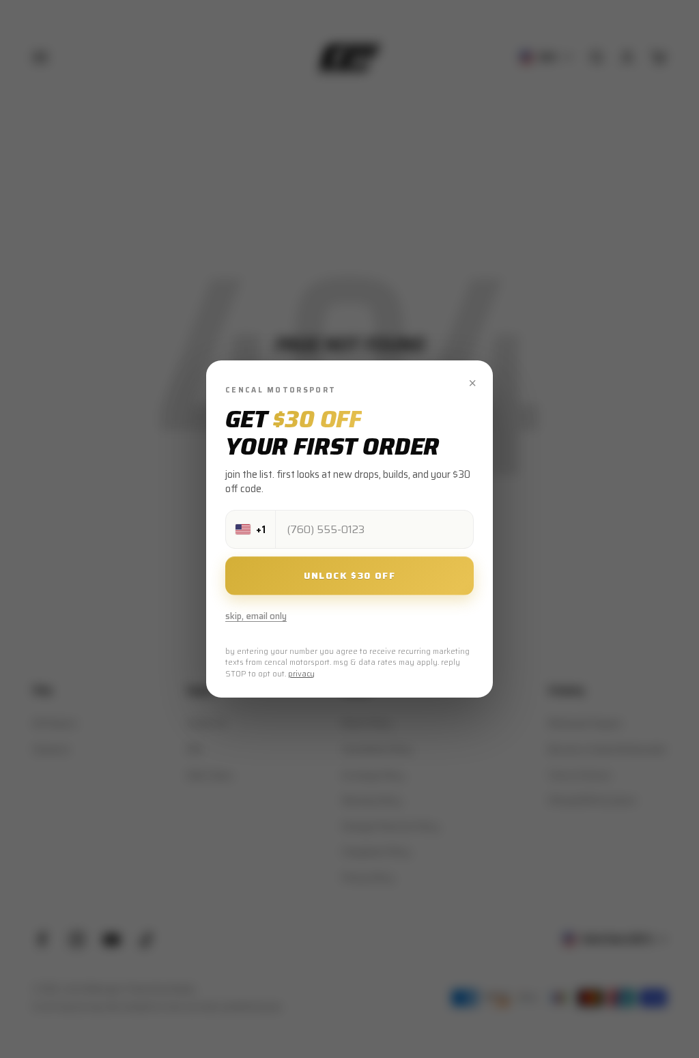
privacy (301, 674)
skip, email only (256, 616)
